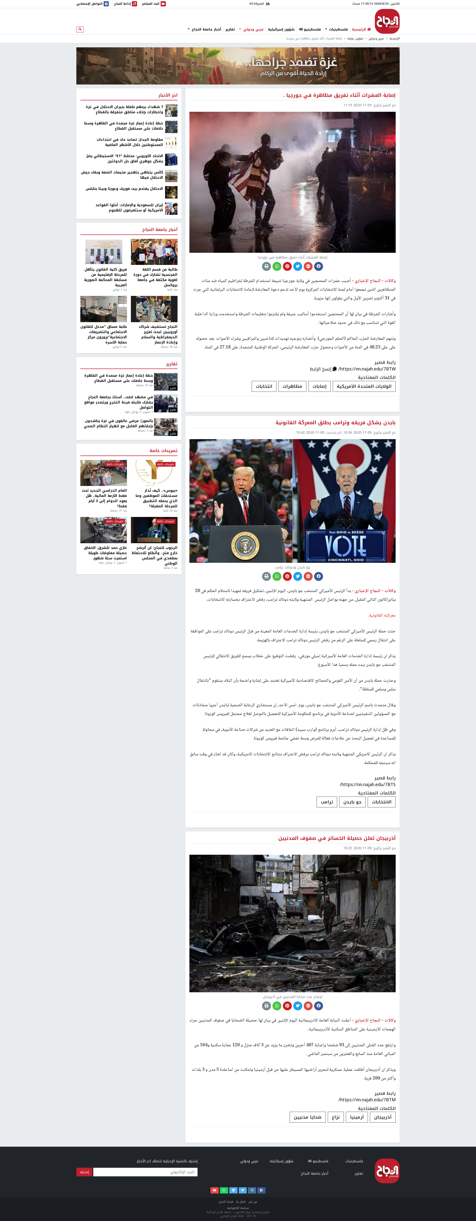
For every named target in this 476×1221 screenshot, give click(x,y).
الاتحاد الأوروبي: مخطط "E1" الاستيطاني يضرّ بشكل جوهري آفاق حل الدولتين (124, 158)
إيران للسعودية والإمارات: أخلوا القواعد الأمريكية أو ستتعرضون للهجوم (129, 207)
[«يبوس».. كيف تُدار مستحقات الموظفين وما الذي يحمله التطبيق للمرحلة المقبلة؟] (154, 473)
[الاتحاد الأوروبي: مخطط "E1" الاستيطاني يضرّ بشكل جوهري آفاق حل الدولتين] (171, 159)
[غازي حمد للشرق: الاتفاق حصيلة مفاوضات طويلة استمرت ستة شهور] (103, 530)
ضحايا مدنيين (308, 1117)
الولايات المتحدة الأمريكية (364, 386)
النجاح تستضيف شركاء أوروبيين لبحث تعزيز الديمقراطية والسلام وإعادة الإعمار (158, 334)
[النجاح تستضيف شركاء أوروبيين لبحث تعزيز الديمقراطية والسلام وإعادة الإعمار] (154, 309)
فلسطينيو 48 (310, 29)
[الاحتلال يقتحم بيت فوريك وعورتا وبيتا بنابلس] (171, 192)
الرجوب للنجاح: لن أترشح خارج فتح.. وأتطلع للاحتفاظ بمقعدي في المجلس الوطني (155, 555)
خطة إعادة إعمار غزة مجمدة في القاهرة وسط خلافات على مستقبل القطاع (123, 126)
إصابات (320, 386)
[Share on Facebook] (318, 266)
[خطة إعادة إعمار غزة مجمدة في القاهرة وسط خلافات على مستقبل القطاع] (171, 126)
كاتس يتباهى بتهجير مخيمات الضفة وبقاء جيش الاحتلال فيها (122, 175)
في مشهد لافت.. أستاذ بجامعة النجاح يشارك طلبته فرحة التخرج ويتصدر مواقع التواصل (118, 402)
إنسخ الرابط (321, 369)
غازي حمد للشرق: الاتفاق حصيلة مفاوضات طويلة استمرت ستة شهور (105, 553)
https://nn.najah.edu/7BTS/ (368, 784)
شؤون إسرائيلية (281, 29)
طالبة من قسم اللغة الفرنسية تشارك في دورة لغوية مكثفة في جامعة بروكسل (155, 277)
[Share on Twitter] (297, 266)
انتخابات (264, 386)
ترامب (327, 802)
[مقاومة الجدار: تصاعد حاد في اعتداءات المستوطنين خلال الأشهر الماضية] (171, 143)
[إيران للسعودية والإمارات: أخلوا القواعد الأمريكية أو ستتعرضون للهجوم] (171, 208)
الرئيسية (394, 38)
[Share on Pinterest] (287, 266)
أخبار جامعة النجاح (205, 29)
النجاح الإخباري (387, 21)
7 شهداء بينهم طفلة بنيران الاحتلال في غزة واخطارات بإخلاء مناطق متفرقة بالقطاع (124, 109)
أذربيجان (382, 1117)
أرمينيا (357, 1117)
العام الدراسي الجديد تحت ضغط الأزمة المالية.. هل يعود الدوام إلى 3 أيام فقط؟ (104, 498)
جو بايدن (352, 802)
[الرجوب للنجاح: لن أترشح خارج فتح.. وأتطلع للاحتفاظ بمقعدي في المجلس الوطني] (154, 530)
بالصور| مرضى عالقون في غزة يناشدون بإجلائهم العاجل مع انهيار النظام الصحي (118, 423)
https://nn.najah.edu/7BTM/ (367, 1100)
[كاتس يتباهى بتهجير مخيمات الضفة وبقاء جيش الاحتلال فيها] (171, 175)
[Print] (266, 266)
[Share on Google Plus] (308, 266)
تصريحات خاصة (163, 451)
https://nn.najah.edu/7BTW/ (367, 369)
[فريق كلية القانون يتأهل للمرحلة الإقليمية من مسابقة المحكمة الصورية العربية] (103, 252)
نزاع (336, 1117)
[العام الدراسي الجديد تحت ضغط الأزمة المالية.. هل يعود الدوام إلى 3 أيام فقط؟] (103, 473)
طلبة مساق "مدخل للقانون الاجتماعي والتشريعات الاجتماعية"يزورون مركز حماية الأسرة (103, 334)
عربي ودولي (253, 29)
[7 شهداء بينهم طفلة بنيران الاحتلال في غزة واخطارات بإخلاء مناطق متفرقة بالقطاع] (171, 110)
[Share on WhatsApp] (276, 266)
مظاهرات (292, 386)
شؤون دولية (355, 38)
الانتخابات (381, 802)
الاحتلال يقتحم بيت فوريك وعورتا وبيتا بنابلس (124, 188)
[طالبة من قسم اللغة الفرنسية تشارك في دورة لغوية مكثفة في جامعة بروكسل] (154, 252)
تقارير (230, 29)
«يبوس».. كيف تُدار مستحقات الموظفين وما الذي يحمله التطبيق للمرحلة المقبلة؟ (157, 498)
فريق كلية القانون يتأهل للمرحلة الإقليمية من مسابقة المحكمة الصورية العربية (105, 277)
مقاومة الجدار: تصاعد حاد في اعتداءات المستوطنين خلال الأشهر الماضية (130, 142)
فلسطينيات (338, 29)
